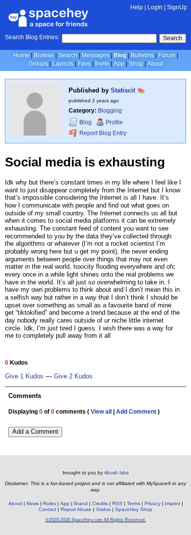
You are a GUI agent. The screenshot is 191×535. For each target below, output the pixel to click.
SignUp (177, 7)
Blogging (110, 110)
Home (21, 55)
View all (101, 411)
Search (172, 38)
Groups (38, 63)
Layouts (62, 63)
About (155, 63)
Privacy (152, 503)
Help (136, 7)
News (32, 503)
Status (103, 509)
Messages (95, 55)
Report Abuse (76, 509)
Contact (47, 509)
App (119, 63)
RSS (117, 503)
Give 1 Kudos (24, 376)
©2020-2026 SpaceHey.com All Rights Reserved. (96, 519)
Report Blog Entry (102, 133)
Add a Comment (35, 431)
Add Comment (136, 411)
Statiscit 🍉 (128, 90)
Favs (84, 63)
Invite (102, 63)
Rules (49, 503)
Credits (100, 503)
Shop (136, 63)
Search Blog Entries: (32, 37)
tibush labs (116, 472)
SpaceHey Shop (133, 509)
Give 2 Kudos (73, 376)
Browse (44, 55)
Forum (166, 55)
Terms (133, 503)
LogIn (155, 7)
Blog (120, 55)
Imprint (172, 503)
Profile (114, 122)
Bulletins (142, 55)
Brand (81, 503)
